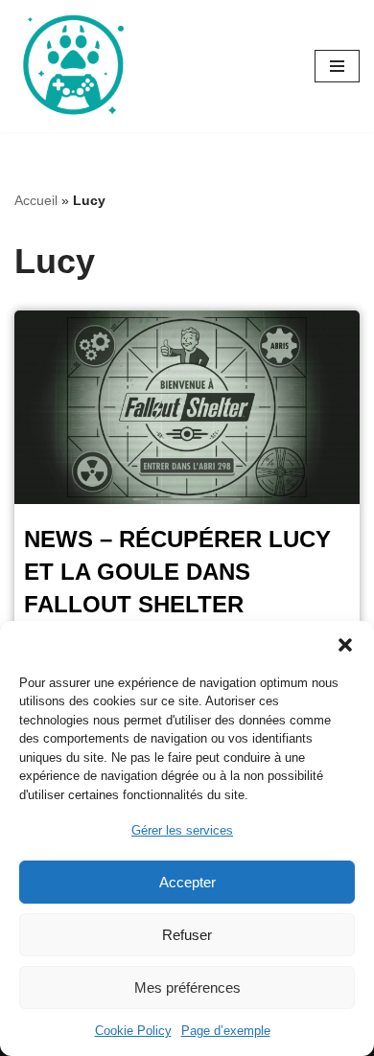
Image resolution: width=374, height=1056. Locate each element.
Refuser (187, 935)
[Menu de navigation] (337, 66)
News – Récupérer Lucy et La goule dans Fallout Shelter (177, 571)
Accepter (187, 882)
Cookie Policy (133, 1030)
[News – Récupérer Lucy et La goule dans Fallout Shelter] (187, 407)
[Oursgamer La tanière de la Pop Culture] (71, 66)
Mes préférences (187, 987)
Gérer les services (182, 830)
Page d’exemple (225, 1030)
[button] (345, 644)
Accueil (36, 200)
